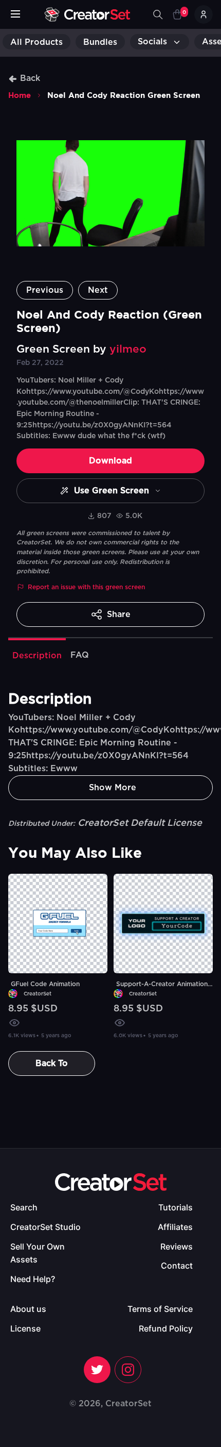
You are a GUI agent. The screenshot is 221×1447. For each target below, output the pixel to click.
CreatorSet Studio (45, 1227)
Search (24, 1207)
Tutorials (175, 1207)
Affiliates (175, 1227)
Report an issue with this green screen (86, 587)
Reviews (176, 1246)
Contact (177, 1265)
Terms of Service (160, 1309)
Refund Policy (166, 1328)
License (25, 1328)
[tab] (37, 654)
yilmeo (127, 349)
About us (28, 1309)
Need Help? (32, 1279)
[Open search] (158, 14)
